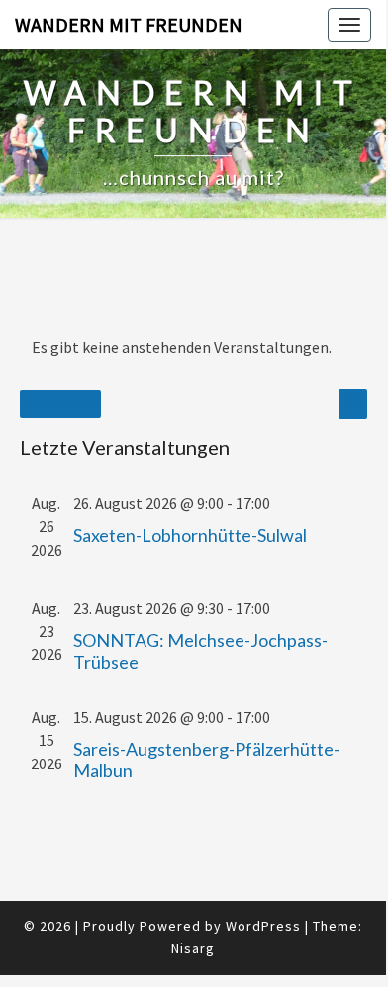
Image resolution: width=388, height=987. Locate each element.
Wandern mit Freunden (128, 24)
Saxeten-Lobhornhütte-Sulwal (190, 535)
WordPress (263, 926)
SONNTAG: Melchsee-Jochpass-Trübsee (200, 651)
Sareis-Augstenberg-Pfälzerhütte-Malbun (206, 759)
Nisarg (193, 948)
